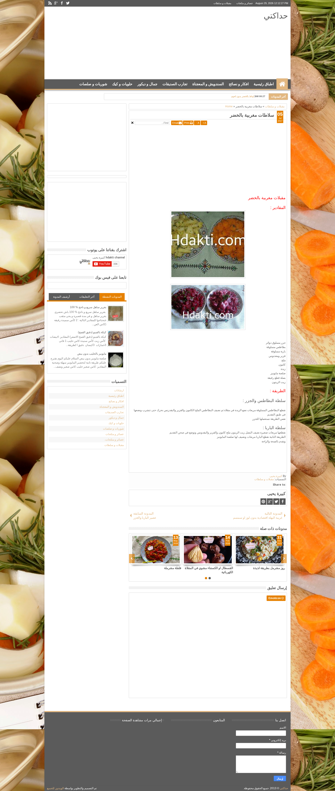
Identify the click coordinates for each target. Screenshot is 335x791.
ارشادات (119, 390)
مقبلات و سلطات (222, 3)
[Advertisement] (131, 43)
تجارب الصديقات (174, 84)
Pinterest (263, 501)
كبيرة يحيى (276, 476)
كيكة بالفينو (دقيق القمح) (92, 332)
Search (52, 95)
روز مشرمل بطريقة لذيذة (269, 568)
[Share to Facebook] (167, 561)
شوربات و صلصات (93, 84)
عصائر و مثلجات (244, 3)
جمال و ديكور (147, 84)
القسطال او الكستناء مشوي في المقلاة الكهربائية (209, 570)
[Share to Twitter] (172, 561)
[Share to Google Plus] (177, 561)
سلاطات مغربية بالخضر (252, 115)
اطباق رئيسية (264, 84)
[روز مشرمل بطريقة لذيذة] (259, 549)
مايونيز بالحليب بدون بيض (91, 353)
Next (132, 558)
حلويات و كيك (122, 84)
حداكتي (276, 15)
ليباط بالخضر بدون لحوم (242, 96)
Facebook (62, 3)
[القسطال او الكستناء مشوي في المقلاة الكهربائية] (208, 549)
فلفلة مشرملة (172, 568)
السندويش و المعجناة (208, 84)
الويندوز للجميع (55, 788)
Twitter (68, 3)
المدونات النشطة (112, 296)
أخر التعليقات (86, 296)
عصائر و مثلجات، (114, 439)
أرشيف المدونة (61, 296)
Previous (284, 558)
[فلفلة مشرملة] (156, 549)
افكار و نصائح (239, 84)
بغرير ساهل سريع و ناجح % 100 (88, 307)
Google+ (56, 3)
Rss (50, 3)
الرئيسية (282, 84)
